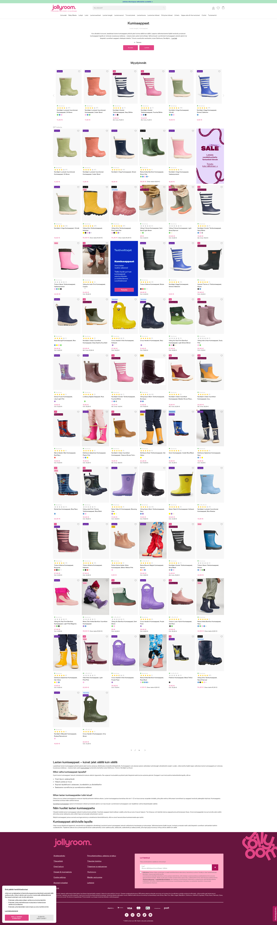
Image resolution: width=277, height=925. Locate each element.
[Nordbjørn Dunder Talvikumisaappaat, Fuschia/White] (200, 232)
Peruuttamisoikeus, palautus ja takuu (101, 856)
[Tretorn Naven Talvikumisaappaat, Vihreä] (59, 289)
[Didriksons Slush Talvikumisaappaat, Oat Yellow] (141, 457)
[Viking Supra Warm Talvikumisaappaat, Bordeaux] (141, 401)
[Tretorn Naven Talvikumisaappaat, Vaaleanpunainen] (55, 289)
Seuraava (145, 750)
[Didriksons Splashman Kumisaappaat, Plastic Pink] (83, 457)
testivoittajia (85, 768)
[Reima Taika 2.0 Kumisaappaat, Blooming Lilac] (112, 513)
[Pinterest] (150, 915)
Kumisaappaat (143, 28)
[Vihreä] (57, 115)
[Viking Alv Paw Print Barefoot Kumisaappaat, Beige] (175, 345)
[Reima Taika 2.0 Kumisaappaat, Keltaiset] (114, 513)
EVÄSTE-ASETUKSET (42, 917)
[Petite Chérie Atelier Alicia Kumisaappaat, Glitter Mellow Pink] (112, 570)
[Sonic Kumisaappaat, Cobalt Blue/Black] (169, 457)
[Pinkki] (61, 115)
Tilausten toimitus (94, 861)
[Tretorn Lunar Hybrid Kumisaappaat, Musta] (170, 626)
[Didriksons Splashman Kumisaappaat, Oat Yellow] (87, 457)
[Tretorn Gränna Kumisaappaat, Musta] (141, 289)
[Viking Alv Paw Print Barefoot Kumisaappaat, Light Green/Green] (169, 345)
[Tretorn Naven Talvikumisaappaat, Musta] (61, 289)
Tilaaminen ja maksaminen (97, 866)
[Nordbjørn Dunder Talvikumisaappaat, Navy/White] (198, 232)
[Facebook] (127, 915)
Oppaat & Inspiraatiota (63, 872)
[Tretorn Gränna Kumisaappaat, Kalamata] (145, 289)
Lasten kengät (133, 28)
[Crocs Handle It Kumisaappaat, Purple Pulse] (141, 345)
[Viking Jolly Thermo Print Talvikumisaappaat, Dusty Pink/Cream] (85, 513)
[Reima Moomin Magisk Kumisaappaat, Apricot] (141, 570)
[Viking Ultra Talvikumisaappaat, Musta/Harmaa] (85, 232)
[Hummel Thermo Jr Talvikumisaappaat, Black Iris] (200, 289)
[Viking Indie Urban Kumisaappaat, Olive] (200, 345)
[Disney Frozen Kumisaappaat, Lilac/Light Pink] (55, 401)
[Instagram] (132, 915)
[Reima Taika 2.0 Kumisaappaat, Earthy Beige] (116, 513)
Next (223, 95)
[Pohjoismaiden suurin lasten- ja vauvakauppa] (64, 7)
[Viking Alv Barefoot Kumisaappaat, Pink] (114, 626)
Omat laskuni (59, 866)
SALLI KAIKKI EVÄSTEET (16, 917)
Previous (53, 95)
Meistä (56, 888)
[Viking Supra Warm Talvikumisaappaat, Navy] (143, 401)
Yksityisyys (91, 872)
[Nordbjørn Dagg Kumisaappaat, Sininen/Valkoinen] (169, 289)
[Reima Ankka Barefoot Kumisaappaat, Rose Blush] (145, 176)
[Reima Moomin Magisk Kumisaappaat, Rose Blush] (143, 570)
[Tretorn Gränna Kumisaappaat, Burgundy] (143, 289)
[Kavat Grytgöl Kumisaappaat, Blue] (55, 345)
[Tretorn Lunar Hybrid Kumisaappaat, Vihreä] (172, 626)
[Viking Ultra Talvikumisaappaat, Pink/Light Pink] (87, 232)
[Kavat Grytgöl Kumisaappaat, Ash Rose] (59, 345)
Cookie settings (60, 877)
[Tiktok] (144, 915)
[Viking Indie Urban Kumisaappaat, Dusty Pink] (198, 345)
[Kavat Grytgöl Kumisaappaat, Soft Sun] (57, 345)
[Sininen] (59, 115)
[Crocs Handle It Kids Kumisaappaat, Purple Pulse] (112, 345)
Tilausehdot (58, 861)
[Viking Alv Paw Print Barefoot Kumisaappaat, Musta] (173, 345)
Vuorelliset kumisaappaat (61, 804)
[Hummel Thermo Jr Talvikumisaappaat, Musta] (198, 289)
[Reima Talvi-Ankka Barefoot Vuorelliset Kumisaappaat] (83, 626)
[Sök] (164, 8)
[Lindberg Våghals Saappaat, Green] (85, 401)
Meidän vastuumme (94, 877)
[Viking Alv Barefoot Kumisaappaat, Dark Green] (112, 626)
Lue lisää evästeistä (11, 911)
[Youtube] (138, 915)
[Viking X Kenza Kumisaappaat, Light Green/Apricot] (143, 232)
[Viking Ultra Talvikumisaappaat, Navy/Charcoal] (198, 682)
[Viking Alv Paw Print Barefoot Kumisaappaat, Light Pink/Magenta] (171, 345)
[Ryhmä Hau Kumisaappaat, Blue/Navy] (55, 513)
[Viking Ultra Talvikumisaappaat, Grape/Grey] (89, 232)
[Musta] (117, 115)
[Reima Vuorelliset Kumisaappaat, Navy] (85, 626)
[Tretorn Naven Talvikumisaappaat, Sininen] (57, 289)
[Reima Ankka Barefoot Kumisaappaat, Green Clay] (141, 176)
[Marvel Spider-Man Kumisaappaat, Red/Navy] (55, 457)
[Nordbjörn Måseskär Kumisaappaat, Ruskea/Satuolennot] (55, 738)
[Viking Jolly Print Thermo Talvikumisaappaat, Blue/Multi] (83, 513)
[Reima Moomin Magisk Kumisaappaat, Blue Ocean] (145, 570)
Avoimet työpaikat (61, 883)
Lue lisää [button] (174, 38)
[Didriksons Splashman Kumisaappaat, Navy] (85, 457)
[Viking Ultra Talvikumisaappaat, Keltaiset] (83, 232)
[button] (218, 8)
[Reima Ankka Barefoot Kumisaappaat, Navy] (143, 176)
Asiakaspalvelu (59, 856)
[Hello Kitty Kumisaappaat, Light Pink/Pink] (83, 682)
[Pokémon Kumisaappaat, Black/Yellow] (169, 682)
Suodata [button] (130, 48)
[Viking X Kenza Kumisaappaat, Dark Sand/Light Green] (141, 232)
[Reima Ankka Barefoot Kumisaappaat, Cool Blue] (147, 176)
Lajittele (146, 48)
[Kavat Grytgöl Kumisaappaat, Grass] (61, 345)
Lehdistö (90, 883)
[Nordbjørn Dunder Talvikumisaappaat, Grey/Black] (202, 232)
